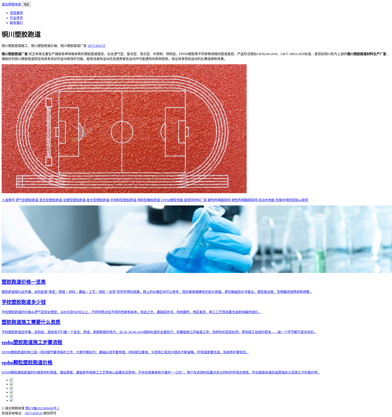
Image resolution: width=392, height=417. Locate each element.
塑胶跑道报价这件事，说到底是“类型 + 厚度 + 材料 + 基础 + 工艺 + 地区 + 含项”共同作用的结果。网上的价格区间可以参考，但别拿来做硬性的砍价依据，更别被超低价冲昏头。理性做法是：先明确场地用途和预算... (157, 292)
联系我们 (16, 22)
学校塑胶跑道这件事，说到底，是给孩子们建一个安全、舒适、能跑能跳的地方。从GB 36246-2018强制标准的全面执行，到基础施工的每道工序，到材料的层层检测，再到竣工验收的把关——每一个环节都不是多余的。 (159, 332)
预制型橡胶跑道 (149, 200)
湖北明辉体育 (11, 4)
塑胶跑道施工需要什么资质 (31, 322)
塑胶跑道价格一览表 (24, 282)
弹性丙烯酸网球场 (244, 200)
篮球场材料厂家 (196, 200)
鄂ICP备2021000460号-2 (42, 408)
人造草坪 (9, 200)
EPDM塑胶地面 (172, 200)
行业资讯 (16, 18)
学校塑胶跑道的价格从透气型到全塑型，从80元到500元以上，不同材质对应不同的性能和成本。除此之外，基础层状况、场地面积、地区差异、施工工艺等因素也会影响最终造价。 (131, 312)
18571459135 (96, 46)
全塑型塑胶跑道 (75, 200)
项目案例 (16, 13)
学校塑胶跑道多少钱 (24, 302)
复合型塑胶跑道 (98, 200)
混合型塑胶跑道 (51, 200)
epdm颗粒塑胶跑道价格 (27, 362)
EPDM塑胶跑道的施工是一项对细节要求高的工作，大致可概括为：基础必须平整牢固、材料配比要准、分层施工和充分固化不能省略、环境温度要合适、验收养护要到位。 (125, 352)
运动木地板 (266, 200)
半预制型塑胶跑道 (123, 200)
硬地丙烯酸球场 (219, 200)
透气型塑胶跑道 (27, 200)
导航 (26, 4)
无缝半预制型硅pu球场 (291, 200)
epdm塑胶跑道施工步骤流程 (32, 342)
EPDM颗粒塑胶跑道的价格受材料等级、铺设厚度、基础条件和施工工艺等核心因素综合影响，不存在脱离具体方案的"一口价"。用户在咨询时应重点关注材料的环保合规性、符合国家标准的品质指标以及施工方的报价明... (161, 372)
